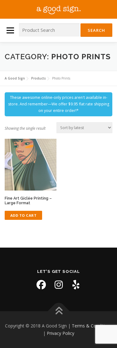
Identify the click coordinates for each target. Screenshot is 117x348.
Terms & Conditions (92, 326)
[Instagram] (58, 284)
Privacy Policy (60, 333)
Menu (10, 30)
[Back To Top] (58, 311)
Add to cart (23, 215)
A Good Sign (59, 9)
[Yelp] (76, 284)
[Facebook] (41, 284)
